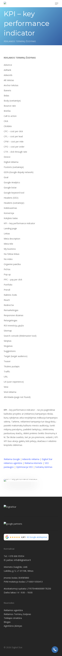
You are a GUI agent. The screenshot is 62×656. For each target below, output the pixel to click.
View (6, 386)
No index (8, 259)
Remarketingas (11, 310)
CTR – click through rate (15, 151)
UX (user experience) (14, 381)
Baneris (7, 90)
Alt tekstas (9, 80)
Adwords (8, 75)
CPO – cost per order (14, 146)
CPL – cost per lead (13, 136)
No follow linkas (11, 254)
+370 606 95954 (16, 556)
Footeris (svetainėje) (14, 167)
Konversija (9, 213)
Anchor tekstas (11, 85)
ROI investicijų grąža (14, 325)
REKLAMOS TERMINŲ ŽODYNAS (20, 41)
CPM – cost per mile (13, 141)
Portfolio (8, 284)
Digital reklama (11, 162)
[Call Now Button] (55, 649)
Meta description (12, 238)
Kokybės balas (11, 218)
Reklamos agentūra (13, 610)
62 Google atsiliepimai (37, 537)
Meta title (8, 243)
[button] (56, 3)
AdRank (7, 70)
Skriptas (7, 340)
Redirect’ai (9, 305)
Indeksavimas (10, 208)
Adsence (8, 64)
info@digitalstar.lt (22, 560)
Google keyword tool (14, 192)
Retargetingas (10, 320)
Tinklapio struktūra (13, 618)
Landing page (10, 228)
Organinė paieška (12, 264)
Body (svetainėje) (12, 100)
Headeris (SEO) (11, 197)
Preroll (7, 289)
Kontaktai (9, 548)
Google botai (10, 187)
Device (7, 156)
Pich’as (7, 269)
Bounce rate (10, 105)
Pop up (7, 274)
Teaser (7, 361)
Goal (6, 177)
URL (6, 376)
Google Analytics (12, 182)
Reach (7, 300)
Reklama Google (12, 459)
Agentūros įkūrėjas (13, 625)
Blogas (7, 622)
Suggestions (10, 351)
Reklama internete (33, 463)
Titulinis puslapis (12, 366)
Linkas (7, 233)
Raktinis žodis (10, 294)
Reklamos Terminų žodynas (17, 614)
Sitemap (8, 330)
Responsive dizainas (13, 315)
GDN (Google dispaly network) (18, 172)
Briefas (7, 110)
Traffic (7, 371)
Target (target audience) (15, 356)
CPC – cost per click (13, 131)
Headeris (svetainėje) (14, 202)
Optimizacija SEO (24, 467)
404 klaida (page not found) (17, 397)
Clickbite (8, 126)
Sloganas (8, 346)
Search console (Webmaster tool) (20, 335)
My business (10, 248)
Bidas (6, 95)
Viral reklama (10, 392)
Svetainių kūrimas (43, 467)
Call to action (10, 116)
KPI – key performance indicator (19, 223)
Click (6, 121)
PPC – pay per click (13, 279)
